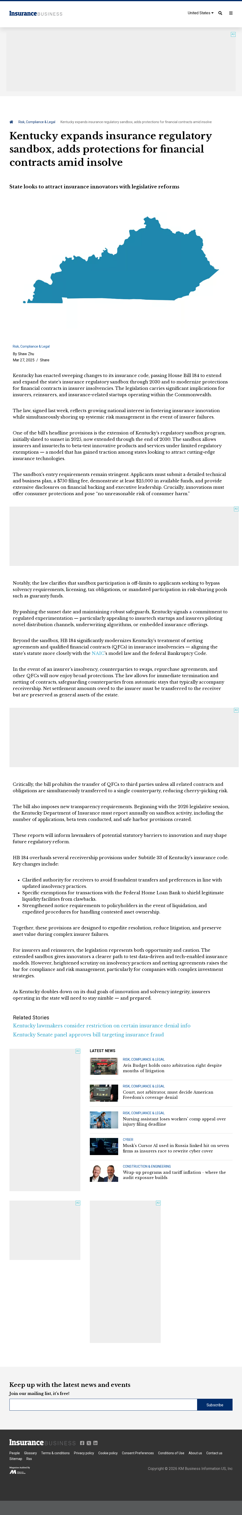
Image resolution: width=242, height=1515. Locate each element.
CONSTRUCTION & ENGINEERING (147, 1166)
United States (199, 13)
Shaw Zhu (26, 354)
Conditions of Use (171, 1453)
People (14, 1453)
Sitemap (15, 1459)
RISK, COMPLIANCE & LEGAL (144, 1059)
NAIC (98, 653)
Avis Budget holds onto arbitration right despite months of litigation (172, 1068)
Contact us (214, 1453)
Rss (29, 1459)
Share (44, 360)
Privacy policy (84, 1453)
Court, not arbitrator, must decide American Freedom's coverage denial (168, 1095)
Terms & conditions (55, 1453)
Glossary (30, 1453)
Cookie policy (108, 1453)
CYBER (128, 1140)
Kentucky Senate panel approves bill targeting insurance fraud (88, 1035)
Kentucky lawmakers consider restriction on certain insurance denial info (101, 1026)
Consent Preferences (138, 1453)
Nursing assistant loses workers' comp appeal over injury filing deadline (174, 1122)
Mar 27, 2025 (24, 360)
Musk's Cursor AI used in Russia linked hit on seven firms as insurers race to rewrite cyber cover (176, 1148)
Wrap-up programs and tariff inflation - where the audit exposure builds (174, 1175)
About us (195, 1453)
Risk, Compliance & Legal (36, 122)
